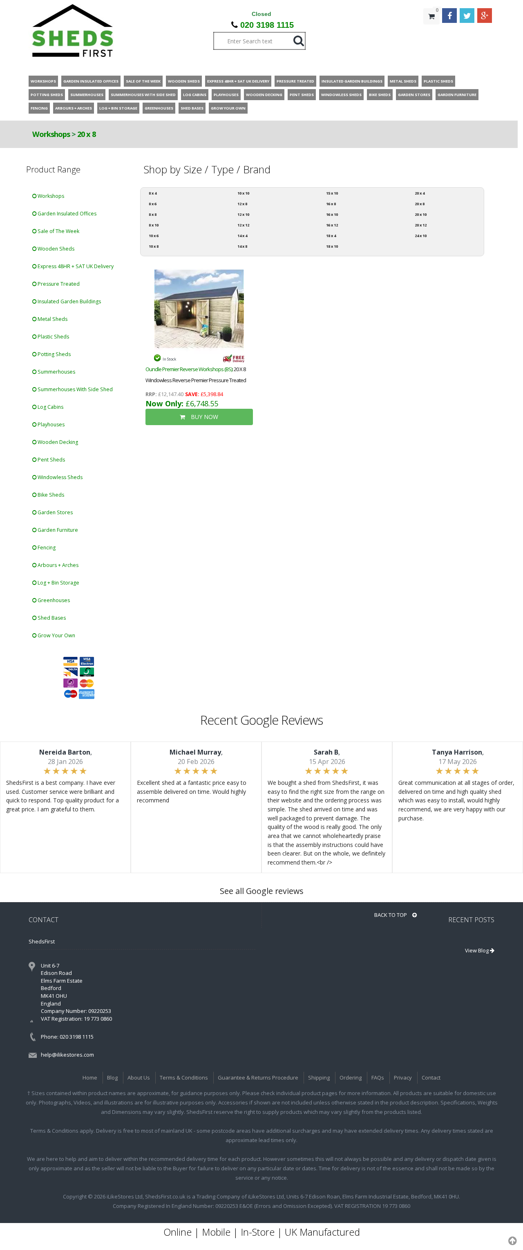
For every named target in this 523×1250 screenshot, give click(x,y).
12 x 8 (242, 203)
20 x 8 (86, 134)
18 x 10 (332, 246)
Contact (431, 1077)
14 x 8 (242, 246)
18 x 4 (331, 235)
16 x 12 (332, 225)
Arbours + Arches (57, 565)
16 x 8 (331, 203)
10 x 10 (243, 193)
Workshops (51, 134)
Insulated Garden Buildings (68, 301)
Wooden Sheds (55, 248)
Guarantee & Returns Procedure (258, 1077)
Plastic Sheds (52, 336)
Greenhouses (53, 600)
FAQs (377, 1077)
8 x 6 (152, 203)
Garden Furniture (57, 529)
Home (90, 1077)
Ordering (351, 1077)
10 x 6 (154, 235)
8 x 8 (152, 214)
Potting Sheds (53, 354)
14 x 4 (242, 235)
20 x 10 (421, 214)
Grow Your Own (55, 635)
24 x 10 (421, 235)
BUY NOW (203, 417)
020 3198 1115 (267, 24)
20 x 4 (420, 193)
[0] (431, 33)
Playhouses (50, 424)
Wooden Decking (57, 442)
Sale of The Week (57, 231)
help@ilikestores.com (67, 1054)
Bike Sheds (50, 494)
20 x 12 (421, 225)
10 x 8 (154, 246)
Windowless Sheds (59, 477)
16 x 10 (332, 214)
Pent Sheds (50, 459)
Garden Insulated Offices (66, 213)
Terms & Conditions (184, 1077)
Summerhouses (55, 371)
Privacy (403, 1077)
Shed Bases (51, 617)
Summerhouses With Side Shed (74, 389)
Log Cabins (49, 406)
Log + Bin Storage (57, 582)
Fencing (46, 547)
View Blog (477, 950)
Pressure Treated (58, 283)
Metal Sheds (51, 319)
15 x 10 (332, 193)
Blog (112, 1077)
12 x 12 (243, 225)
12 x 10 (243, 214)
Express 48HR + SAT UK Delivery (75, 266)
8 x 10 (154, 225)
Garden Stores (54, 512)
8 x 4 (152, 193)
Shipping (319, 1077)
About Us (138, 1077)
